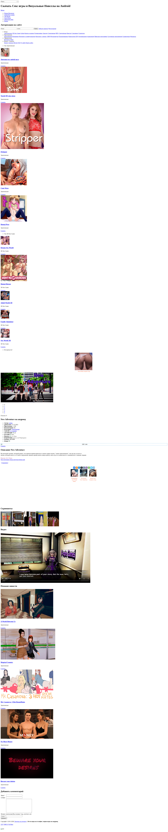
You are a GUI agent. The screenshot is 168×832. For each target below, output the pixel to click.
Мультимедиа (54, 36)
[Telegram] (94, 468)
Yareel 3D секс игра (8, 96)
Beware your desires (8, 781)
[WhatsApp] (89, 468)
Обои (11, 39)
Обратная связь (8, 19)
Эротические (8, 33)
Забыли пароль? (43, 28)
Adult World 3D (6, 303)
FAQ (19, 43)
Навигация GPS (73, 36)
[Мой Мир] (79, 468)
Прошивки (15, 36)
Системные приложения (114, 36)
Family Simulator (7, 322)
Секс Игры (7, 18)
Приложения (8, 36)
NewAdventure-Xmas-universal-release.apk (13, 459)
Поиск (6, 21)
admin (10, 423)
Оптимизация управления (86, 36)
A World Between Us (8, 621)
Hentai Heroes (6, 284)
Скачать (3, 66)
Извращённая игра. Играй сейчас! (74, 480)
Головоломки (38, 33)
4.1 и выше (13, 431)
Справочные (126, 36)
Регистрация (52, 28)
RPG (57, 33)
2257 (2, 824)
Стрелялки (75, 33)
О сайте (23, 43)
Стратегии (81, 33)
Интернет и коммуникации (27, 36)
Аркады (45, 33)
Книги (6, 43)
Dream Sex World (7, 248)
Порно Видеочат (9, 13)
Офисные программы (100, 36)
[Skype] (91, 468)
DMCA (6, 824)
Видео (16, 43)
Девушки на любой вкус (10, 59)
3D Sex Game (16, 33)
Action (22, 33)
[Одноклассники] (77, 468)
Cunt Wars (5, 188)
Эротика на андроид (20, 821)
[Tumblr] (84, 468)
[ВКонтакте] (74, 468)
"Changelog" (4, 463)
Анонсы (10, 43)
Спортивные (51, 33)
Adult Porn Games (9, 15)
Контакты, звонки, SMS (43, 36)
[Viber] (86, 468)
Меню (2, 10)
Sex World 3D (6, 340)
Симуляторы (62, 33)
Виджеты (7, 39)
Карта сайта (29, 43)
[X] (81, 468)
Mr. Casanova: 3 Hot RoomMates (13, 702)
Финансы (133, 36)
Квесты (69, 33)
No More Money (7, 742)
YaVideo (10, 824)
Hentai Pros (5, 224)
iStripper (4, 152)
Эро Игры (7, 16)
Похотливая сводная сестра (84, 371)
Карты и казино (29, 33)
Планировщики (63, 36)
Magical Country (7, 662)
